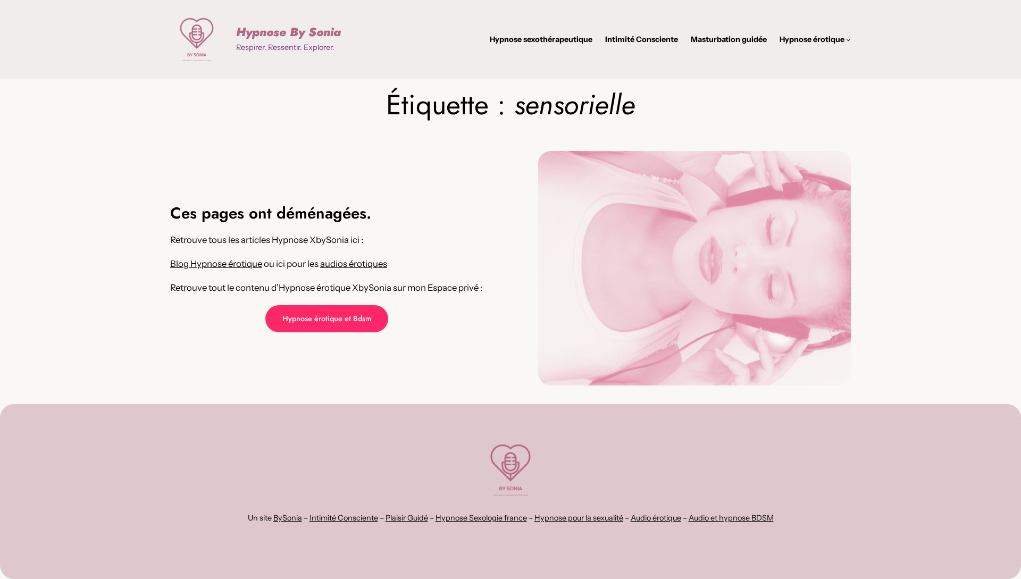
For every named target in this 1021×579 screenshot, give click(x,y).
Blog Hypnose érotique (216, 263)
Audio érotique (656, 518)
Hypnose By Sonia (288, 31)
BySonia (287, 518)
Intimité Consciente (343, 518)
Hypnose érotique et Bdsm (326, 318)
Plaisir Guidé (407, 518)
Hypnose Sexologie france (481, 518)
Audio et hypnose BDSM (731, 518)
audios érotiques (353, 263)
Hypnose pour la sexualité (578, 518)
